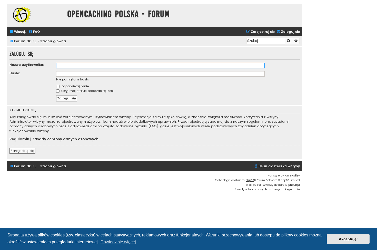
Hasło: (14, 73)
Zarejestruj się (22, 150)
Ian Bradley (292, 176)
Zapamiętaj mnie (74, 86)
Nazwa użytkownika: (26, 64)
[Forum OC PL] (35, 14)
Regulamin (19, 139)
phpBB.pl (294, 185)
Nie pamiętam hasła (72, 79)
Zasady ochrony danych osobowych (65, 139)
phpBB (249, 180)
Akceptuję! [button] (348, 239)
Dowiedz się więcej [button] (118, 242)
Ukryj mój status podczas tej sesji (87, 91)
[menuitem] (34, 31)
